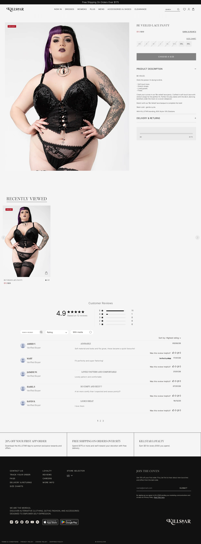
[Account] (188, 9)
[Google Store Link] (69, 522)
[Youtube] (32, 522)
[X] (37, 522)
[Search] (178, 9)
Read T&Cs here (159, 497)
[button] (116, 311)
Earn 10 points (189, 31)
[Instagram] (11, 522)
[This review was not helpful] (178, 352)
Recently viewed (27, 198)
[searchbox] (29, 332)
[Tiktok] (16, 522)
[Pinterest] (22, 522)
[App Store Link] (50, 522)
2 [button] (100, 420)
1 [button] (97, 420)
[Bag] (193, 9)
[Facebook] (27, 522)
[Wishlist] (184, 9)
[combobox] (169, 338)
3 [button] (103, 420)
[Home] (15, 9)
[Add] (46, 273)
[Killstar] (179, 522)
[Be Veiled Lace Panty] (26, 241)
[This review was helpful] (173, 352)
